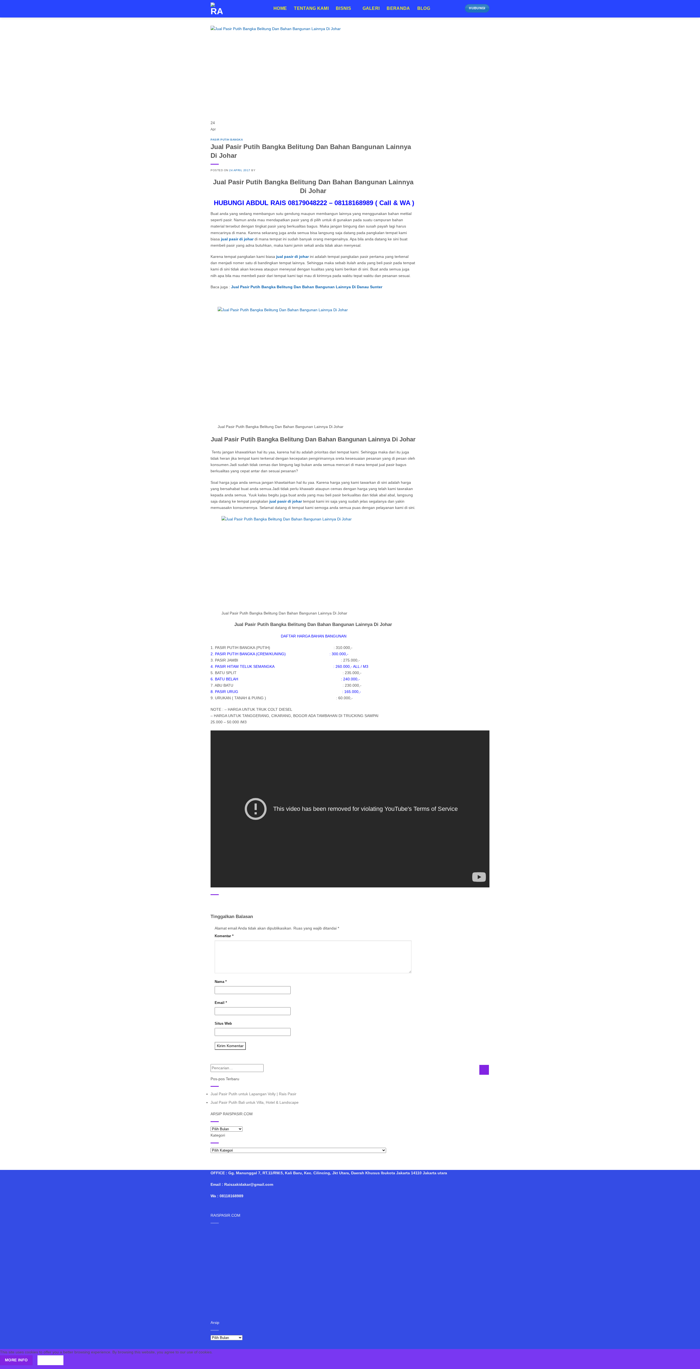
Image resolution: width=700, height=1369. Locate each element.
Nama (221, 982)
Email (221, 1003)
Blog (423, 8)
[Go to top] (689, 1362)
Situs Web (223, 1023)
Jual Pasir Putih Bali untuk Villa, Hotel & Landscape (255, 1102)
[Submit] (484, 1070)
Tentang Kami (311, 8)
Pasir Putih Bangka (227, 139)
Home (280, 8)
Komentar (224, 936)
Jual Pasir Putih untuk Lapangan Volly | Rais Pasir (253, 1094)
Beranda (398, 8)
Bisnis (343, 8)
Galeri (371, 8)
